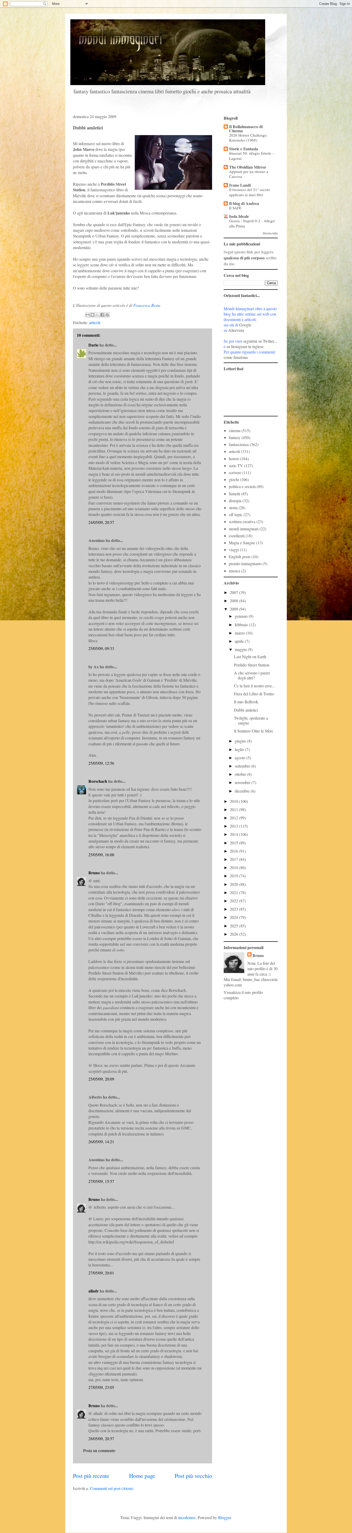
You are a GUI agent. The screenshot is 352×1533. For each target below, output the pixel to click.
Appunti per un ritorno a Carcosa (248, 174)
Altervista (236, 330)
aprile (240, 641)
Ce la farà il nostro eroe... (254, 685)
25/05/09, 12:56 (101, 763)
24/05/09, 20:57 (101, 522)
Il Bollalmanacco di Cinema (246, 128)
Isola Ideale (239, 216)
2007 (234, 592)
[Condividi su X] (97, 314)
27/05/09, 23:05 (101, 1387)
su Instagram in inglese (245, 346)
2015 (234, 842)
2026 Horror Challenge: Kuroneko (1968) (248, 138)
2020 (234, 884)
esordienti (237, 535)
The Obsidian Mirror (247, 167)
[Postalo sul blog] (92, 314)
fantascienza (239, 444)
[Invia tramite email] (87, 314)
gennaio (242, 616)
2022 (234, 900)
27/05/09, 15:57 (101, 1181)
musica (234, 570)
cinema (234, 430)
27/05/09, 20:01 (101, 1272)
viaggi (234, 549)
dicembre (243, 791)
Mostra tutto (270, 233)
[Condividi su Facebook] (102, 314)
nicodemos (187, 1517)
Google (245, 324)
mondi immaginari (243, 528)
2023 (234, 909)
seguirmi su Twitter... (260, 341)
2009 (234, 609)
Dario (93, 345)
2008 (234, 600)
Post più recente (91, 1475)
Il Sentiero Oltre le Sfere (253, 730)
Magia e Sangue (242, 542)
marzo (240, 633)
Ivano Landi (240, 185)
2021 (234, 892)
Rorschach (97, 781)
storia (233, 507)
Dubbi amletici (246, 710)
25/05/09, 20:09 (101, 1079)
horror (234, 458)
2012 (234, 817)
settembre (243, 766)
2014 (234, 834)
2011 (234, 809)
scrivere (235, 472)
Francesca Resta (146, 305)
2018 (234, 867)
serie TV (236, 465)
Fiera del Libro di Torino (254, 693)
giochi (234, 479)
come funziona (236, 357)
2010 (234, 801)
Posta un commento (99, 1450)
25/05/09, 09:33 (101, 648)
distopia (235, 500)
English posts (239, 556)
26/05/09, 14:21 (101, 1141)
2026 (234, 934)
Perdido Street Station (251, 664)
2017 (234, 859)
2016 (234, 851)
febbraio (242, 624)
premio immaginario (245, 563)
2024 (234, 917)
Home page (142, 1475)
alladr (93, 1291)
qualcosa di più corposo (244, 258)
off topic (235, 514)
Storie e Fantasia (243, 149)
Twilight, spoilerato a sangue (251, 720)
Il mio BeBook (246, 701)
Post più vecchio (193, 1475)
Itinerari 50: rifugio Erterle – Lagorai (251, 156)
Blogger (224, 1517)
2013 (234, 826)
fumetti (234, 493)
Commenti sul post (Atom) (111, 1488)
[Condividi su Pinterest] (107, 314)
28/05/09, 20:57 (101, 1438)
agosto (240, 757)
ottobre (241, 774)
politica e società (242, 486)
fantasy (234, 437)
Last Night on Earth (250, 656)
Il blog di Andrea (244, 203)
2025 (234, 925)
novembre (243, 782)
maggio (241, 649)
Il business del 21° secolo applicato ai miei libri (249, 192)
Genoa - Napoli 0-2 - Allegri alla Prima (252, 223)
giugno (241, 741)
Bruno (94, 873)
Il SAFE (235, 207)
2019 (234, 875)
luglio (240, 749)
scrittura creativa (242, 521)
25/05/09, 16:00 (101, 854)
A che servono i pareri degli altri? (252, 675)
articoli (94, 322)
